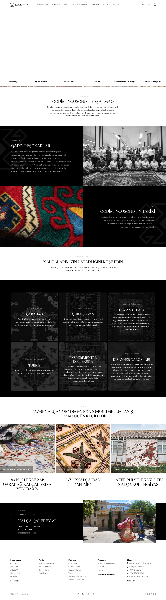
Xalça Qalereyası (37, 521)
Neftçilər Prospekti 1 (137, 566)
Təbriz (97, 81)
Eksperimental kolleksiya (124, 81)
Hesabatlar (15, 581)
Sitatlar (101, 566)
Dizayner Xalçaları (152, 81)
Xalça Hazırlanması (79, 4)
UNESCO (14, 570)
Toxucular (55, 4)
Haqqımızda (42, 4)
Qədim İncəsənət (46, 563)
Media (100, 570)
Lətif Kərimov (45, 566)
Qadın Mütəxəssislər (106, 563)
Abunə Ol (131, 581)
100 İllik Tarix (15, 563)
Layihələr (95, 4)
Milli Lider (14, 566)
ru (149, 4)
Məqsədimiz (15, 573)
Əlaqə (105, 4)
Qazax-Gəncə (69, 81)
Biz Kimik (14, 576)
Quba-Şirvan (41, 81)
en (143, 4)
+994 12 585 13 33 (136, 570)
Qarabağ (13, 81)
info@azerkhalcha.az (27, 533)
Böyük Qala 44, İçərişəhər (29, 526)
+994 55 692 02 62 (25, 530)
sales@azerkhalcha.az (139, 576)
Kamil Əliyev (44, 570)
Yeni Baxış (43, 573)
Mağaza (115, 4)
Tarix (65, 4)
